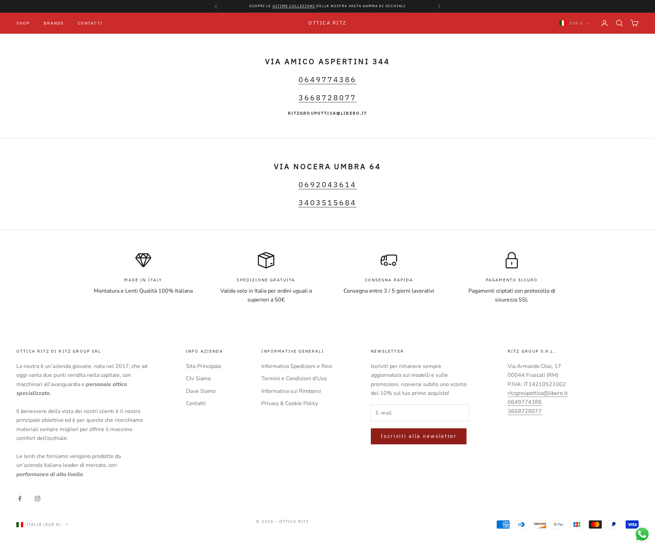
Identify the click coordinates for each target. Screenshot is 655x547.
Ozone (384, 527)
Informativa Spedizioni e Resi (296, 366)
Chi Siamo (198, 378)
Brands (54, 22)
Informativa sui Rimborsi (291, 391)
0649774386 (327, 79)
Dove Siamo (201, 391)
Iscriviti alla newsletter (419, 436)
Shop (23, 22)
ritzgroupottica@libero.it (538, 393)
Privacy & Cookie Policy (289, 403)
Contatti (90, 22)
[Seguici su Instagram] (37, 498)
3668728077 (327, 97)
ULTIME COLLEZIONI (294, 6)
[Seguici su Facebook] (19, 498)
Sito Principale (203, 366)
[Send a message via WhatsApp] (642, 534)
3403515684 (327, 202)
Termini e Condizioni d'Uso (294, 378)
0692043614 (327, 184)
